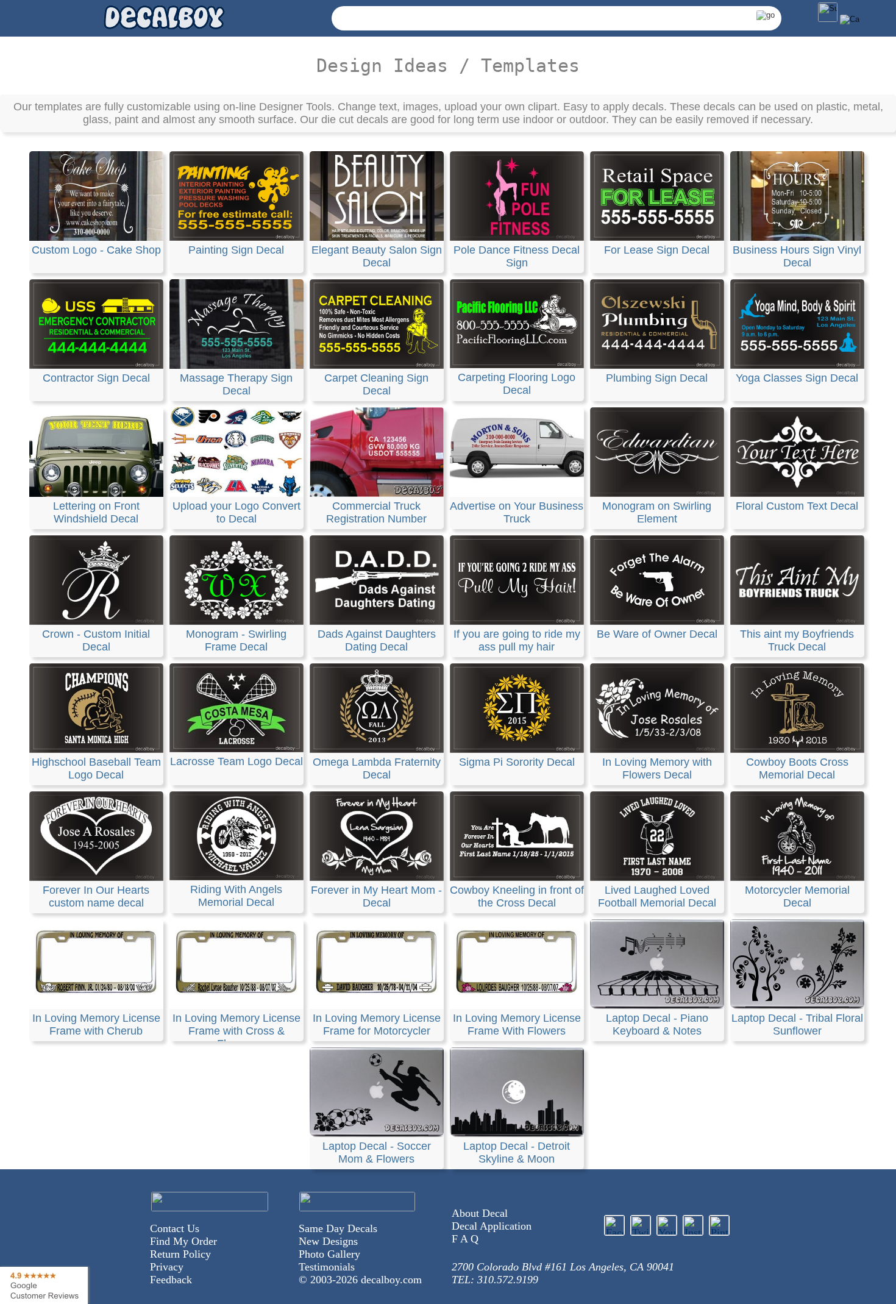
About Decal (480, 1213)
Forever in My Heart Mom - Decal (376, 896)
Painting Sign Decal (236, 250)
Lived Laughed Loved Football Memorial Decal (657, 896)
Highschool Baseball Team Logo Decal (96, 768)
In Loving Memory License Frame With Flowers (517, 1024)
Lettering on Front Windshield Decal (96, 512)
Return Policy (180, 1254)
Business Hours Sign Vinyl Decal (797, 256)
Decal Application (492, 1226)
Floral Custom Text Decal (797, 506)
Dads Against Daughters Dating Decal (377, 640)
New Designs (328, 1241)
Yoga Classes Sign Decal (797, 378)
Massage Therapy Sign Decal (236, 384)
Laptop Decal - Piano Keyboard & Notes (657, 1024)
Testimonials (327, 1267)
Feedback (171, 1280)
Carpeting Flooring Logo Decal (516, 383)
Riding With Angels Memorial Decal (236, 895)
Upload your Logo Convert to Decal (236, 512)
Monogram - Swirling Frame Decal (236, 640)
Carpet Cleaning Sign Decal (376, 384)
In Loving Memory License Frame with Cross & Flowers (236, 1031)
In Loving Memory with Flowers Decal (657, 768)
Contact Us (174, 1228)
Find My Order (183, 1241)
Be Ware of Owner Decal (657, 634)
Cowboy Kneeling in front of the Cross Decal (517, 896)
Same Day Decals (338, 1228)
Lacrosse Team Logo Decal (236, 761)
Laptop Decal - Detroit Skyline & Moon (516, 1152)
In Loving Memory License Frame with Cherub (96, 1024)
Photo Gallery (329, 1254)
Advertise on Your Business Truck (516, 512)
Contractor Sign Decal (96, 378)
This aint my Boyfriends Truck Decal (797, 640)
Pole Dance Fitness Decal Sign (516, 256)
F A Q (465, 1239)
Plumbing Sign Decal (657, 378)
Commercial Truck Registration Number (376, 512)
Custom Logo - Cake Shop (96, 250)
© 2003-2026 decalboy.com (360, 1280)
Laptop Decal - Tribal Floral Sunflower (797, 1024)
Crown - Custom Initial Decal (96, 640)
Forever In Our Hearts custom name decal (96, 896)
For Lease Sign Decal (656, 250)
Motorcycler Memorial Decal (797, 896)
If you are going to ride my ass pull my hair (516, 640)
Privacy (166, 1267)
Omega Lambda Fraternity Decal (377, 768)
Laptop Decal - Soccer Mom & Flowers (376, 1152)
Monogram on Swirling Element (656, 512)
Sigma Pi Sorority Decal (517, 762)
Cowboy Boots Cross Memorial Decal (797, 768)
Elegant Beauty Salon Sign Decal (376, 256)
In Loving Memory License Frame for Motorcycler (377, 1024)
